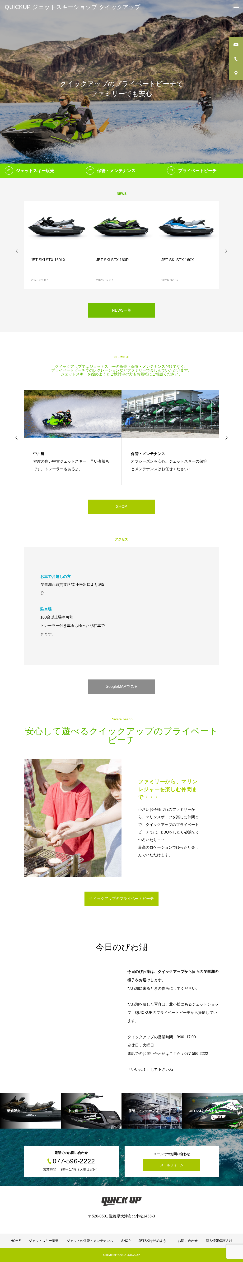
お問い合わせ (188, 1241)
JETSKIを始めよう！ (154, 1241)
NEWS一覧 (121, 310)
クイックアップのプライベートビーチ (121, 899)
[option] (121, 89)
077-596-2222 (196, 1054)
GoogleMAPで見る (122, 686)
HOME (16, 1241)
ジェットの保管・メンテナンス (90, 1241)
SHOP (121, 507)
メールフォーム (171, 1165)
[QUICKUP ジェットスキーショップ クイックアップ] (121, 1201)
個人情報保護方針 (219, 1241)
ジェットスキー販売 (44, 1241)
